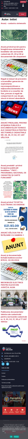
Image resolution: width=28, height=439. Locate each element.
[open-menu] (17, 14)
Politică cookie (8, 431)
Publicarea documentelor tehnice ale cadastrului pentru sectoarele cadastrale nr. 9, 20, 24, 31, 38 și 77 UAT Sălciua (14, 317)
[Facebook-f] (3, 363)
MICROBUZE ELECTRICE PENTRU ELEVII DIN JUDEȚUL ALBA (12, 284)
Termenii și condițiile (21, 431)
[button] (27, 1)
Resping (16, 436)
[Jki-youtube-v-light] (7, 363)
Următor (24, 341)
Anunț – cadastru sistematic (13, 23)
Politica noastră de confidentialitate (14, 432)
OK (11, 436)
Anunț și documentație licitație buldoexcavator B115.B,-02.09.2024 (11, 257)
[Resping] (24, 430)
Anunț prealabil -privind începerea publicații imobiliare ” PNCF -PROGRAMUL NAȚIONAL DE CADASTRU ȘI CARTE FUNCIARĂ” (13, 171)
